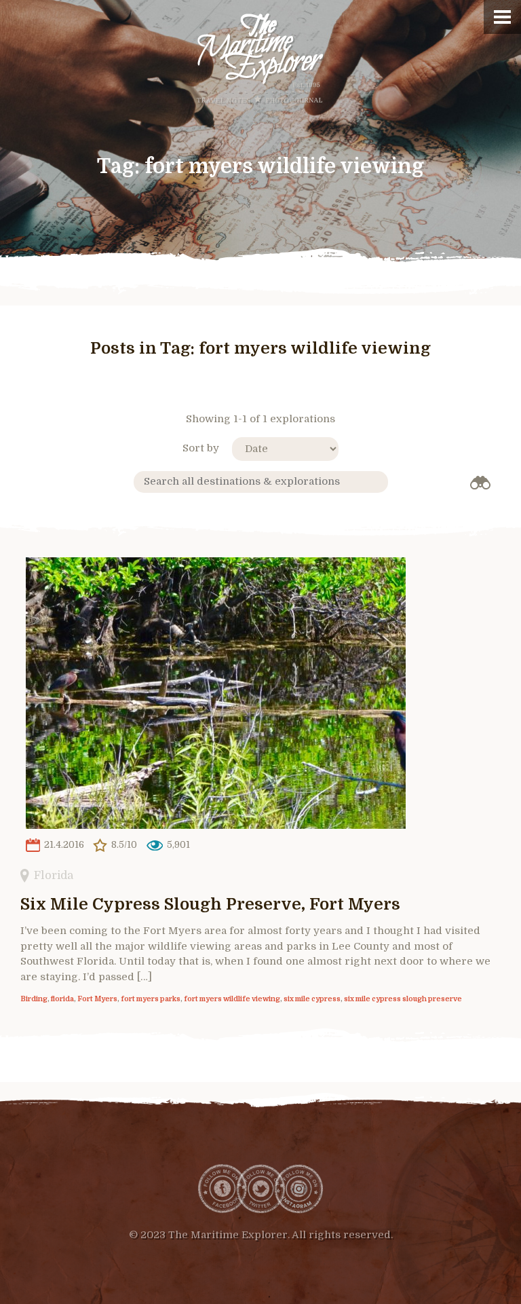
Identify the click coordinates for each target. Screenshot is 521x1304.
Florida (53, 875)
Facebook (222, 1188)
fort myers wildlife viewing (232, 999)
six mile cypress (312, 999)
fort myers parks (150, 999)
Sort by (200, 448)
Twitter (260, 1188)
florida (62, 999)
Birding (33, 999)
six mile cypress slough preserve (403, 999)
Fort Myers (97, 999)
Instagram (298, 1188)
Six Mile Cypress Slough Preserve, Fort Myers (210, 904)
